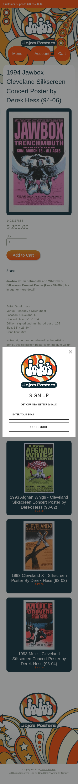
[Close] (71, 352)
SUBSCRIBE (39, 427)
